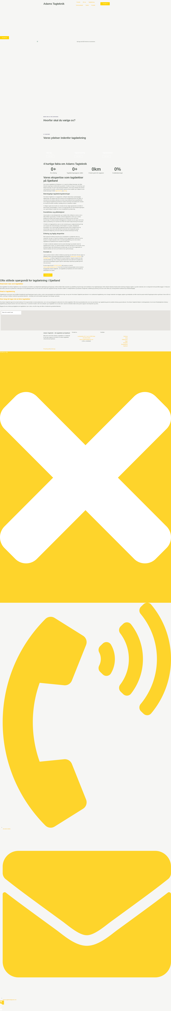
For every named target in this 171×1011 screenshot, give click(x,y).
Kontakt (93, 5)
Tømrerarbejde (79, 5)
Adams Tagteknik (53, 3)
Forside (78, 2)
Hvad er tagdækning (7, 291)
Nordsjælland (46, 258)
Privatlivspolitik (47, 348)
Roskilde (79, 256)
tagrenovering (58, 190)
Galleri (87, 5)
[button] (85, 284)
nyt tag (65, 190)
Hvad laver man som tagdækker (11, 284)
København (73, 256)
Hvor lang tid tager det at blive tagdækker (15, 299)
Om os (84, 2)
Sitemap (53, 348)
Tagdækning (91, 2)
